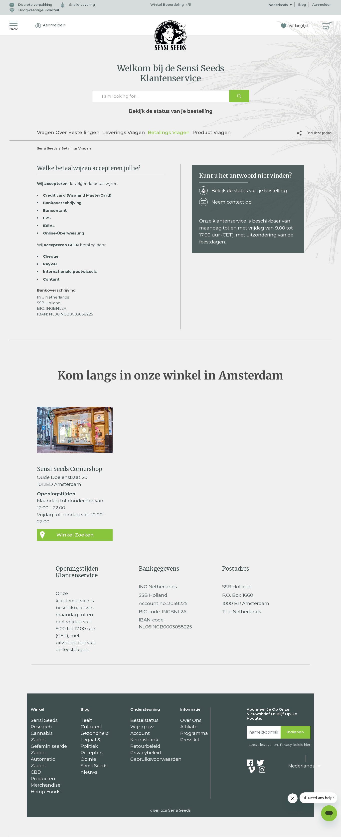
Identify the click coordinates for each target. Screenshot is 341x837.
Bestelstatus (144, 720)
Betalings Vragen (168, 132)
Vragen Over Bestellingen (68, 132)
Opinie (88, 759)
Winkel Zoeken (74, 535)
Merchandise (45, 785)
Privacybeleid (145, 753)
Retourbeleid (145, 746)
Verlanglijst (298, 25)
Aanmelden (322, 4)
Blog (302, 4)
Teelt (86, 720)
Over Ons (190, 720)
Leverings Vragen (123, 132)
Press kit (189, 740)
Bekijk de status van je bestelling (170, 111)
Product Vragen (211, 132)
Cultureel (91, 727)
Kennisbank (144, 740)
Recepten (92, 753)
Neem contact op (231, 202)
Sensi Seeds (47, 148)
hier (307, 745)
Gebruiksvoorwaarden (155, 759)
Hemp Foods (45, 791)
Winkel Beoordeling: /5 (170, 4)
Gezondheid (95, 733)
